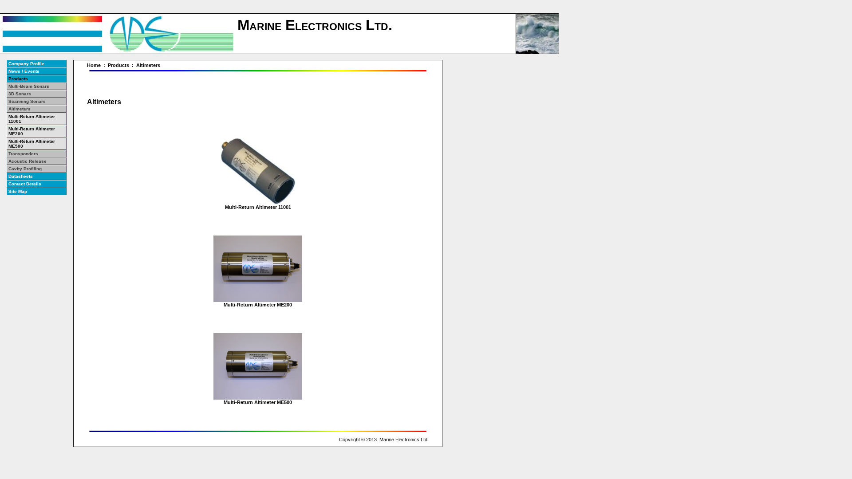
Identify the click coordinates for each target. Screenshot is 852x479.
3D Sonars (19, 93)
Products (118, 65)
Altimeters (148, 65)
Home (94, 65)
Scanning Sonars (27, 101)
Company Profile (26, 63)
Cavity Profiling (25, 168)
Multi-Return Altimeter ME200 (258, 304)
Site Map (17, 191)
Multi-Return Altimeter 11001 (258, 207)
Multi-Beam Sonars (28, 86)
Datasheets (20, 176)
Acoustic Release (27, 161)
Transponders (23, 153)
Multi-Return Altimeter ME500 (258, 402)
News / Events (23, 71)
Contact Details (24, 183)
